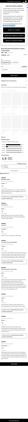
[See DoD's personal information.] (4, 273)
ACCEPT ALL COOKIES (14, 30)
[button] (14, 85)
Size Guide (24, 66)
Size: (2, 66)
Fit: (2, 59)
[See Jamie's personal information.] (5, 298)
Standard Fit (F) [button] (5, 62)
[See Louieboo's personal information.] (7, 229)
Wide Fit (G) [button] (15, 62)
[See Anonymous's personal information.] (8, 345)
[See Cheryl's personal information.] (5, 320)
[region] (14, 24)
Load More (14, 364)
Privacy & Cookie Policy (9, 25)
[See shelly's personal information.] (5, 208)
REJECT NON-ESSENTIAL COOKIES (14, 35)
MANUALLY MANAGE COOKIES (14, 40)
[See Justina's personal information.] (6, 183)
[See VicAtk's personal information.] (6, 246)
